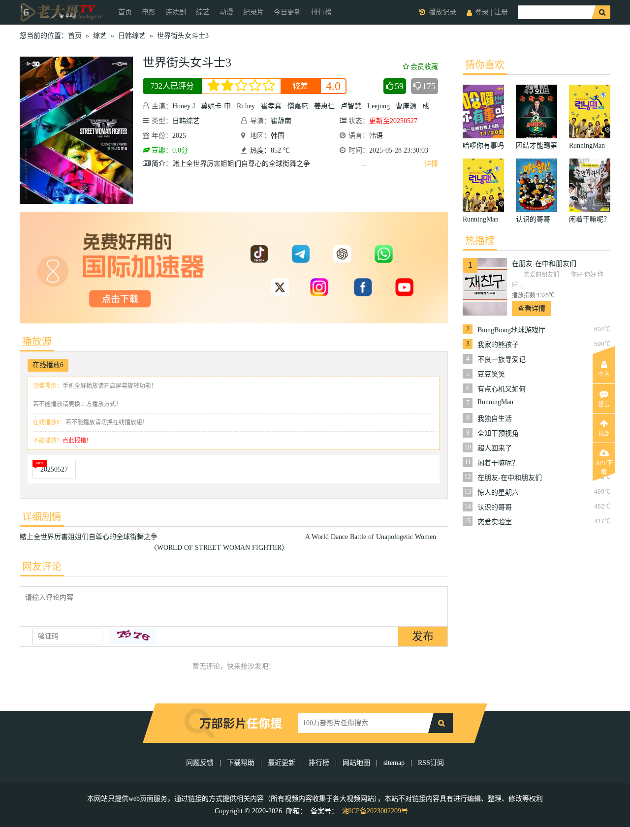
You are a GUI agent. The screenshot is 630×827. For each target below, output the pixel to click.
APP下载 (604, 466)
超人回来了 (494, 448)
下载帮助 (240, 762)
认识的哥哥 (494, 507)
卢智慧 (351, 106)
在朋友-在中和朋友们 (544, 263)
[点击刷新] (133, 636)
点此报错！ (77, 440)
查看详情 (531, 308)
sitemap (394, 762)
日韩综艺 (132, 35)
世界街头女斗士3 (183, 35)
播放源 (37, 341)
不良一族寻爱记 (501, 359)
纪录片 (253, 12)
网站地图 (356, 762)
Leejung (378, 106)
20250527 (54, 469)
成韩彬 (432, 106)
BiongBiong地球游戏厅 (511, 330)
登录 (482, 12)
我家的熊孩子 (498, 345)
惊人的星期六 (498, 492)
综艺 (203, 12)
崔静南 (281, 121)
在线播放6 (47, 365)
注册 (501, 12)
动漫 (226, 12)
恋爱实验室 (494, 522)
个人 (604, 374)
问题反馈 (201, 762)
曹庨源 (406, 106)
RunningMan (495, 402)
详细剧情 (42, 516)
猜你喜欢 (484, 65)
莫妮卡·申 (216, 106)
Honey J (183, 106)
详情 (431, 163)
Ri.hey (246, 106)
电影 (149, 12)
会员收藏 (424, 66)
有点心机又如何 (501, 389)
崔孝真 (271, 106)
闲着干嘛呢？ (498, 463)
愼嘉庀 (297, 106)
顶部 (604, 433)
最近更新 (281, 762)
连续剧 (175, 12)
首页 (125, 12)
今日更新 (287, 12)
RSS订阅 (431, 762)
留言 (604, 404)
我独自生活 (494, 418)
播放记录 (442, 12)
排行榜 (321, 12)
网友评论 (42, 566)
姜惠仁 (324, 106)
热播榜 (480, 240)
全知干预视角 (498, 433)
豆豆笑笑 (491, 374)
